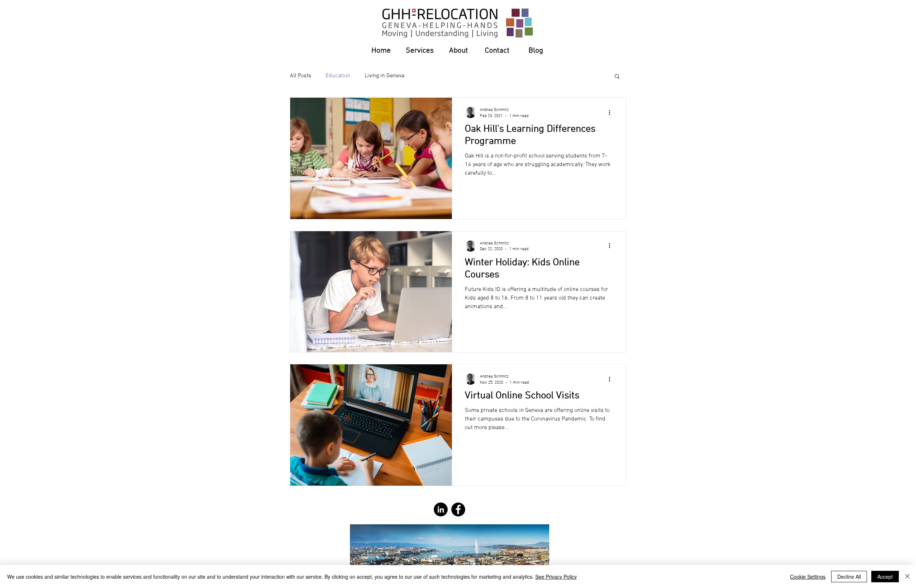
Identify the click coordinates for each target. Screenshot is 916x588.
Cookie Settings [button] (807, 576)
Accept (885, 576)
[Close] (907, 576)
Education (338, 75)
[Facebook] (458, 509)
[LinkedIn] (441, 509)
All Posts (300, 75)
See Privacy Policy (556, 576)
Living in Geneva (384, 75)
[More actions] (612, 112)
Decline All (849, 576)
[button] (617, 77)
